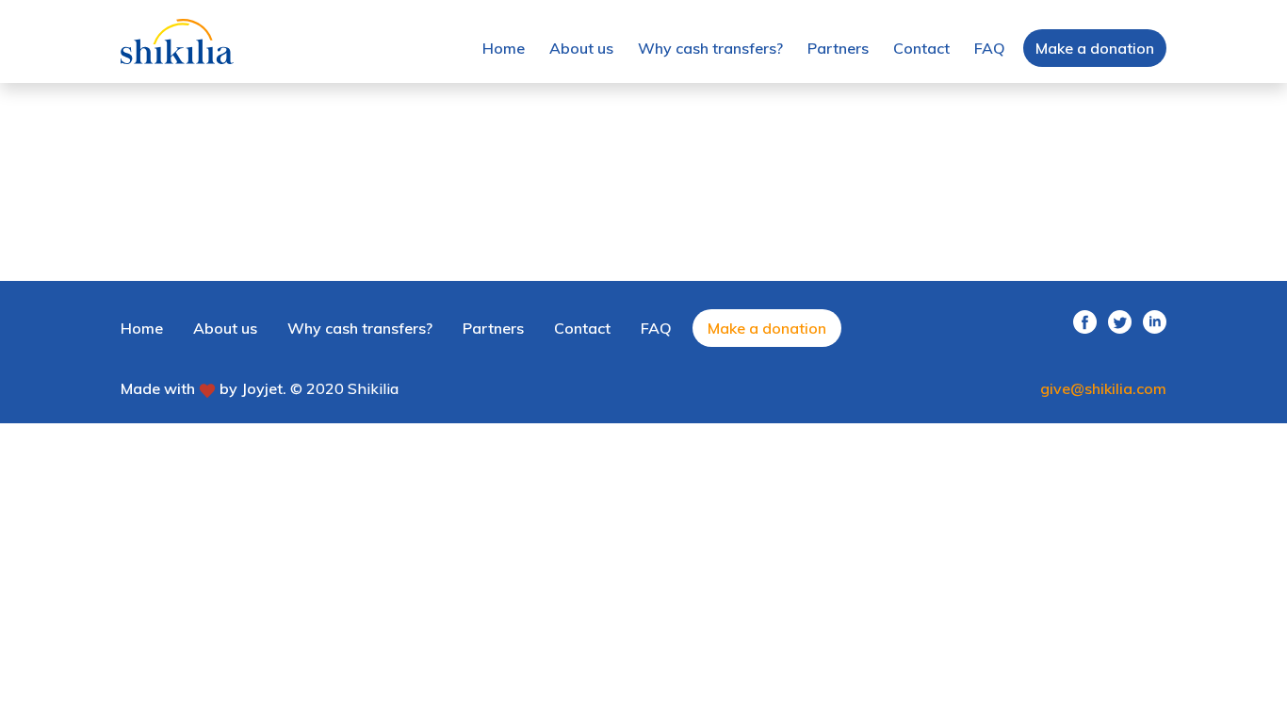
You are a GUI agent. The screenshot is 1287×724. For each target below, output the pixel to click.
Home (503, 48)
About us (581, 48)
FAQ (989, 48)
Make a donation (1094, 48)
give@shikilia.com (1103, 388)
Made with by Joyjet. (203, 388)
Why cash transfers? (710, 48)
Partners (838, 48)
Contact (921, 48)
